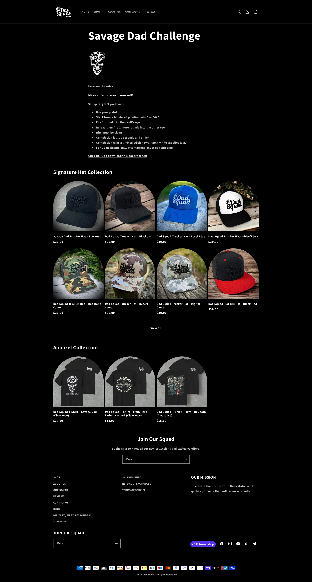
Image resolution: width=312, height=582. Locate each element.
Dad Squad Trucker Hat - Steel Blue (181, 236)
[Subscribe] (185, 459)
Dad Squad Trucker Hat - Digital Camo (178, 305)
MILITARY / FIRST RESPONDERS (72, 515)
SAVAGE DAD (61, 521)
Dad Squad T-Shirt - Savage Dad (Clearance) (75, 413)
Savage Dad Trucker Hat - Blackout (77, 236)
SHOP (56, 477)
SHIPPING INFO (131, 477)
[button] (98, 12)
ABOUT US (59, 483)
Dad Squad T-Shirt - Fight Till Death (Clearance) (181, 413)
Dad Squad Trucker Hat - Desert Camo (126, 305)
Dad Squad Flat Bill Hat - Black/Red (232, 304)
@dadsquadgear (169, 574)
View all (155, 328)
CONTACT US (61, 502)
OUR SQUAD (60, 490)
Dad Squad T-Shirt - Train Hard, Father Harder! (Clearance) (126, 413)
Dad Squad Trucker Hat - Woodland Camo (77, 305)
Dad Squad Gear (151, 574)
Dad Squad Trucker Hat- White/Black (233, 236)
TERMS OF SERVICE (134, 490)
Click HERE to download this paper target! (117, 156)
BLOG (56, 509)
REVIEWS (59, 496)
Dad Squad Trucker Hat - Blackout (128, 236)
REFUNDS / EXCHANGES (136, 483)
